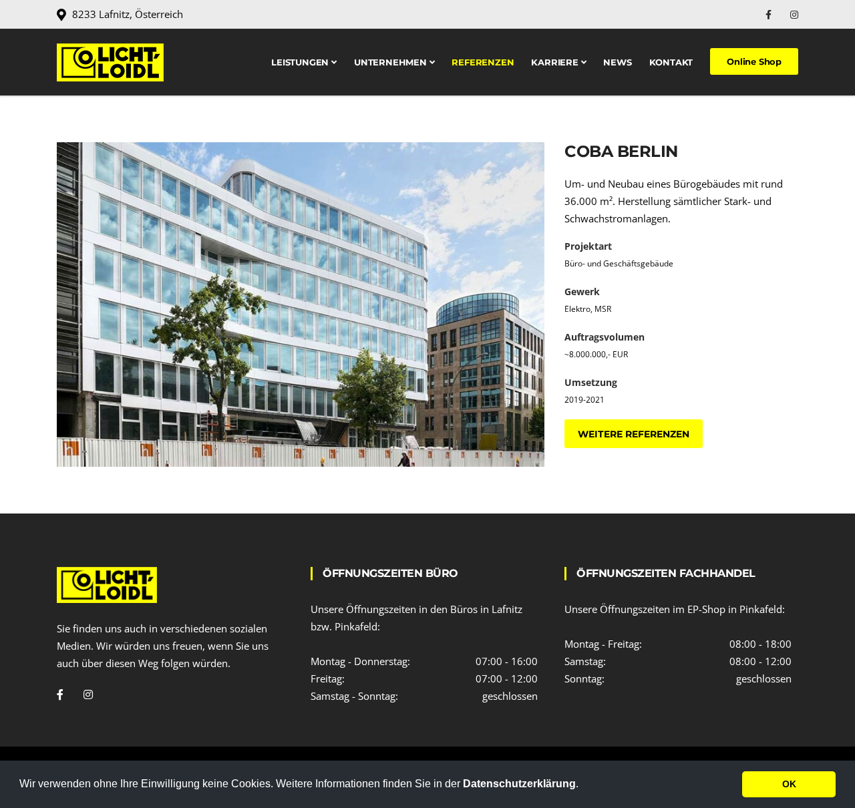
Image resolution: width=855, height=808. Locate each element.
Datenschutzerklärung (519, 783)
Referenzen (483, 62)
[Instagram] (794, 14)
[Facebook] (769, 14)
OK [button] (789, 784)
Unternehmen (392, 62)
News (617, 62)
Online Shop (754, 61)
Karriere (555, 62)
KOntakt (671, 62)
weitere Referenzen (633, 434)
